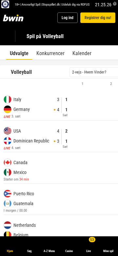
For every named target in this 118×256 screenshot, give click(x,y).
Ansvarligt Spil (31, 4)
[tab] (19, 52)
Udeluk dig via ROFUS (75, 4)
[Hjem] (14, 17)
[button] (59, 84)
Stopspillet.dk (51, 4)
